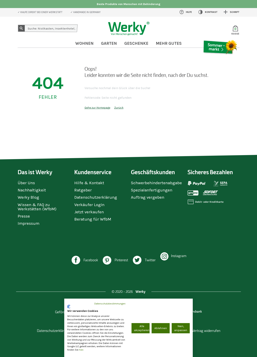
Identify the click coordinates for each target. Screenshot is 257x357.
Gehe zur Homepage (97, 107)
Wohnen (84, 43)
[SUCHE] (21, 28)
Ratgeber (83, 190)
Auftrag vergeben (147, 197)
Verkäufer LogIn (89, 204)
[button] (84, 260)
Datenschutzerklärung (95, 197)
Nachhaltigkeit (32, 190)
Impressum (28, 223)
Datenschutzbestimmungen (109, 303)
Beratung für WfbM (92, 219)
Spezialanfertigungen (151, 190)
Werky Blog (28, 197)
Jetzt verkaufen (89, 212)
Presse (24, 216)
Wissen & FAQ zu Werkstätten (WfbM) (37, 206)
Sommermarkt (220, 59)
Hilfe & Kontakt (89, 182)
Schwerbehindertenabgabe (156, 182)
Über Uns (26, 182)
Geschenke (136, 43)
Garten (109, 43)
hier (81, 349)
